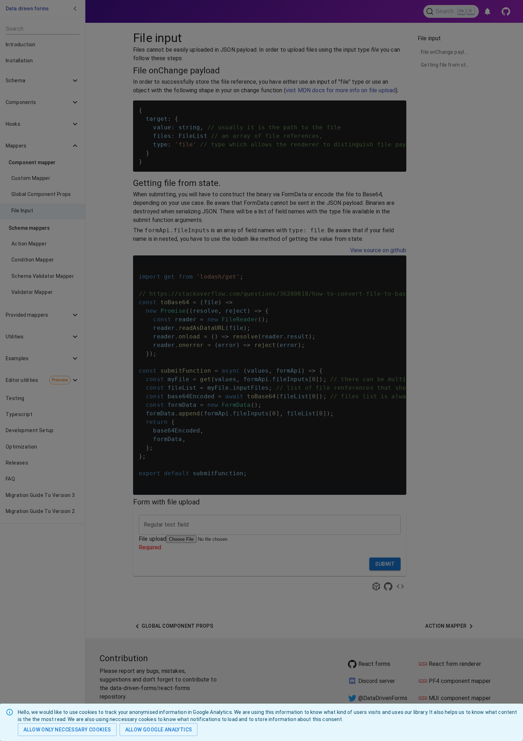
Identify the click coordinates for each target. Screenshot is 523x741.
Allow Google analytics (158, 729)
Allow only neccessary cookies (67, 729)
